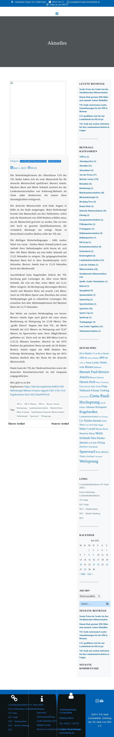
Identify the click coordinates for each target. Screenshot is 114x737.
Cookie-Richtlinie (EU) (45, 721)
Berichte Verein (86, 179)
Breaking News (86, 202)
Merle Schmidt (23, 412)
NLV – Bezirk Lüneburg (89, 513)
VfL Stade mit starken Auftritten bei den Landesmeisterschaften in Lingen (94, 127)
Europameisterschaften (89, 220)
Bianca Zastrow (97, 377)
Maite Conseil (87, 428)
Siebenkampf (22, 416)
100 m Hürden (30, 404)
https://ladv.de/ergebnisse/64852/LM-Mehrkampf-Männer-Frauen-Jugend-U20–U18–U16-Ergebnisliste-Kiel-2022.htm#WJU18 (38, 390)
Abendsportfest (86, 161)
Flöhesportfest (85, 224)
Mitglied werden (44, 725)
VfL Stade (83, 500)
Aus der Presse (85, 175)
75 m (94, 353)
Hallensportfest (86, 238)
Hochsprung (22, 408)
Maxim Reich (102, 429)
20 (81, 564)
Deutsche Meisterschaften (90, 211)
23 (94, 564)
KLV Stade (84, 505)
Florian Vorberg (100, 390)
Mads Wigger (98, 425)
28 (85, 569)
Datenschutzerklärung (45, 717)
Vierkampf (98, 456)
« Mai (82, 574)
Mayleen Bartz (56, 408)
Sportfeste (55, 161)
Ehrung (82, 215)
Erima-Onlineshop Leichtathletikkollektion (17, 709)
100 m (19, 404)
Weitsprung (46, 416)
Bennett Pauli (88, 372)
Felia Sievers (84, 386)
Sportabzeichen (86, 304)
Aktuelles (83, 166)
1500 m (82, 157)
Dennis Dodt (85, 206)
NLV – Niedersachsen (88, 509)
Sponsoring (84, 299)
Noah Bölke (92, 443)
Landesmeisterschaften (33, 161)
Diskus (98, 382)
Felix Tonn (96, 386)
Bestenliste (84, 184)
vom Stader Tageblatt (89, 326)
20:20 (34, 168)
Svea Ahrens (102, 452)
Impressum (41, 713)
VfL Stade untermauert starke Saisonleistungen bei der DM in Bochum (93, 108)
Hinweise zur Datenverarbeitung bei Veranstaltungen (45, 729)
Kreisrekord (84, 251)
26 (107, 564)
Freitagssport (85, 229)
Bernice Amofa (53, 404)
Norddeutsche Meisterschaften (92, 274)
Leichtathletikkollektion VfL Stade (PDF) (17, 705)
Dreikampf (105, 382)
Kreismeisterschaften (88, 247)
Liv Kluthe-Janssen (90, 420)
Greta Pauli (99, 395)
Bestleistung (84, 188)
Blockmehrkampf (87, 197)
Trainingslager (85, 322)
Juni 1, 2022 (19, 168)
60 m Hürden (85, 353)
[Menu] (57, 13)
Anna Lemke (92, 362)
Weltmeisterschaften (88, 331)
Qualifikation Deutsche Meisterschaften (47, 412)
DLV (81, 518)
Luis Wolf (89, 425)
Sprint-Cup (84, 313)
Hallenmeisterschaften (89, 233)
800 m (41, 404)
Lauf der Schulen (87, 265)
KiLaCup (83, 242)
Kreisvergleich (85, 256)
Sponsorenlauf (85, 295)
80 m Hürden (103, 353)
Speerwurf (34, 416)
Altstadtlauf (84, 170)
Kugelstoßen (88, 412)
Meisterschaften (86, 269)
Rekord (82, 286)
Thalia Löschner (86, 456)
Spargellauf (84, 290)
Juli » (90, 574)
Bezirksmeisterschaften (89, 193)
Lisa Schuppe (103, 417)
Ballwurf (97, 367)
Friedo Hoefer (84, 397)
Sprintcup (83, 317)
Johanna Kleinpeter (96, 407)
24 (98, 564)
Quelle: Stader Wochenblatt (91, 281)
